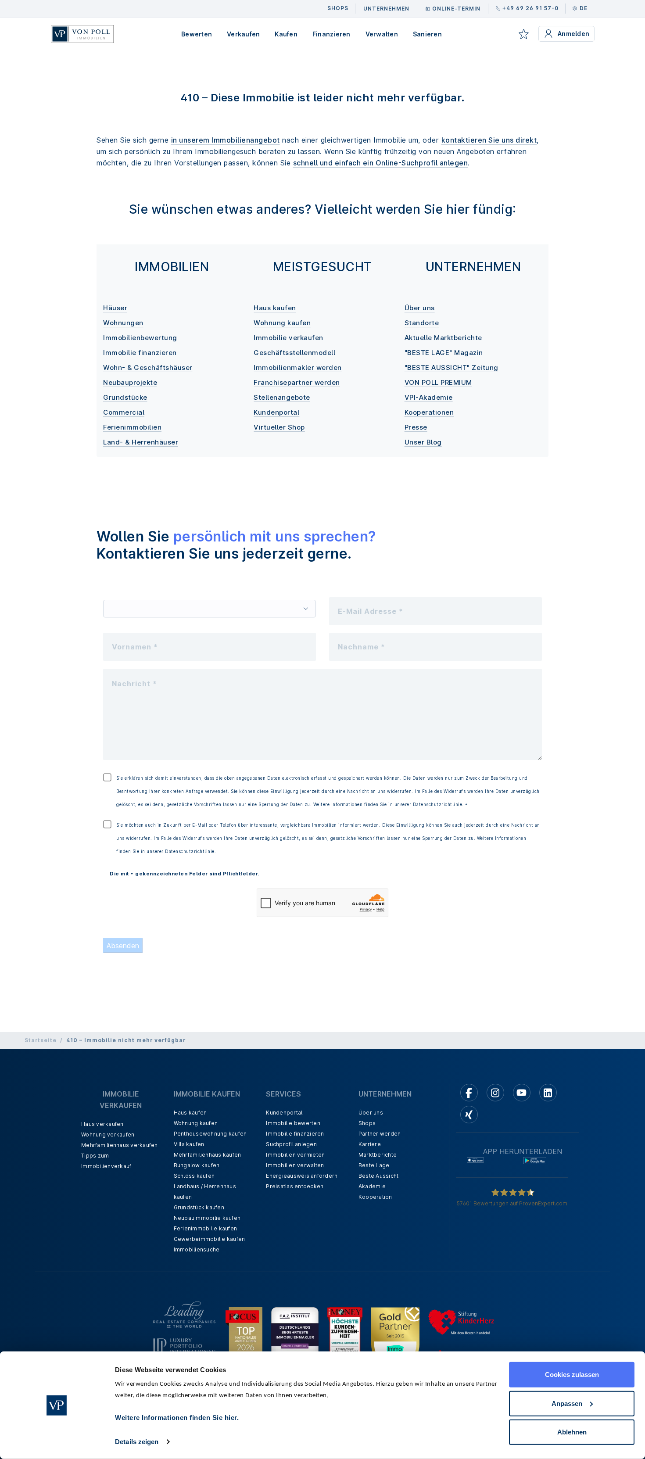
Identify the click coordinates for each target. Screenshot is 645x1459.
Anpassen (567, 1403)
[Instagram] (495, 1092)
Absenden (123, 945)
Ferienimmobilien (132, 427)
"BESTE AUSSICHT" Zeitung (451, 367)
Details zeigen (136, 1441)
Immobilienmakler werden (298, 367)
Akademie (372, 1186)
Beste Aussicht (378, 1175)
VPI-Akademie (429, 397)
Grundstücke (125, 397)
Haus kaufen (275, 308)
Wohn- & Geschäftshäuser (148, 367)
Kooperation (375, 1197)
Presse (416, 427)
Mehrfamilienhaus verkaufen (119, 1145)
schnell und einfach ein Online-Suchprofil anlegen (380, 162)
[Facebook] (469, 1092)
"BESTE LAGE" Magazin (444, 352)
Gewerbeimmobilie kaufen (209, 1239)
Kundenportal (276, 412)
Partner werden (379, 1133)
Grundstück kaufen (199, 1207)
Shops (367, 1123)
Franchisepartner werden (297, 382)
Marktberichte (377, 1154)
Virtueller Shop (279, 427)
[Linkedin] (548, 1092)
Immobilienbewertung (140, 337)
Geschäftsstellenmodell (294, 352)
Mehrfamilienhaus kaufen (207, 1154)
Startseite (41, 1040)
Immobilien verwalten (295, 1165)
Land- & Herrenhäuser (140, 442)
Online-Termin (456, 8)
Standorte (422, 323)
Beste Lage (374, 1165)
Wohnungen (123, 323)
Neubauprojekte (130, 382)
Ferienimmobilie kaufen (205, 1228)
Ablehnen (572, 1432)
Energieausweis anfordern (301, 1175)
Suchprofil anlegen (291, 1144)
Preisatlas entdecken (294, 1186)
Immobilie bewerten (293, 1123)
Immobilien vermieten (295, 1154)
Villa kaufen (189, 1144)
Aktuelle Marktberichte (443, 337)
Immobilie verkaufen (288, 337)
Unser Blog (423, 442)
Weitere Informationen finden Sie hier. (177, 1417)
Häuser (115, 308)
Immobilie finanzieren (140, 352)
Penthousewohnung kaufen (210, 1133)
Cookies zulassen (572, 1374)
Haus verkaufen (102, 1124)
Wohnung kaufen (282, 323)
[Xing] (469, 1114)
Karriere (369, 1144)
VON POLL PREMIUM (438, 382)
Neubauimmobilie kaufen (207, 1218)
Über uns (420, 308)
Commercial (123, 412)
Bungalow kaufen (197, 1165)
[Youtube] (521, 1092)
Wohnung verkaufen (107, 1134)
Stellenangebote (282, 397)
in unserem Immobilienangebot (225, 140)
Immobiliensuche (197, 1249)
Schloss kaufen (194, 1175)
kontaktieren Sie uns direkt (489, 140)
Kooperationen (429, 412)
